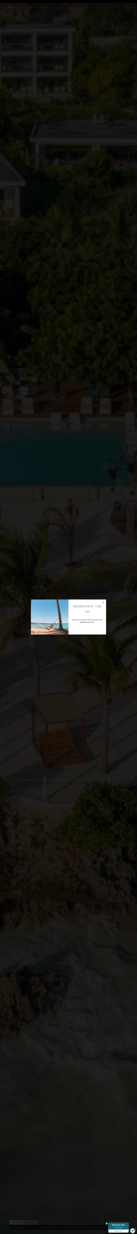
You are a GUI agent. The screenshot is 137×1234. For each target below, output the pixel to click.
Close (103, 602)
